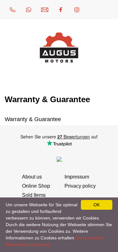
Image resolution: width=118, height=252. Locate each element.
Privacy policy (80, 186)
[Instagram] (77, 9)
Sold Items (34, 195)
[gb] (109, 9)
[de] (93, 9)
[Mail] (45, 9)
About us (32, 176)
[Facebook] (61, 9)
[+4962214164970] (12, 9)
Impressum (77, 176)
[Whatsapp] (29, 9)
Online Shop (36, 186)
